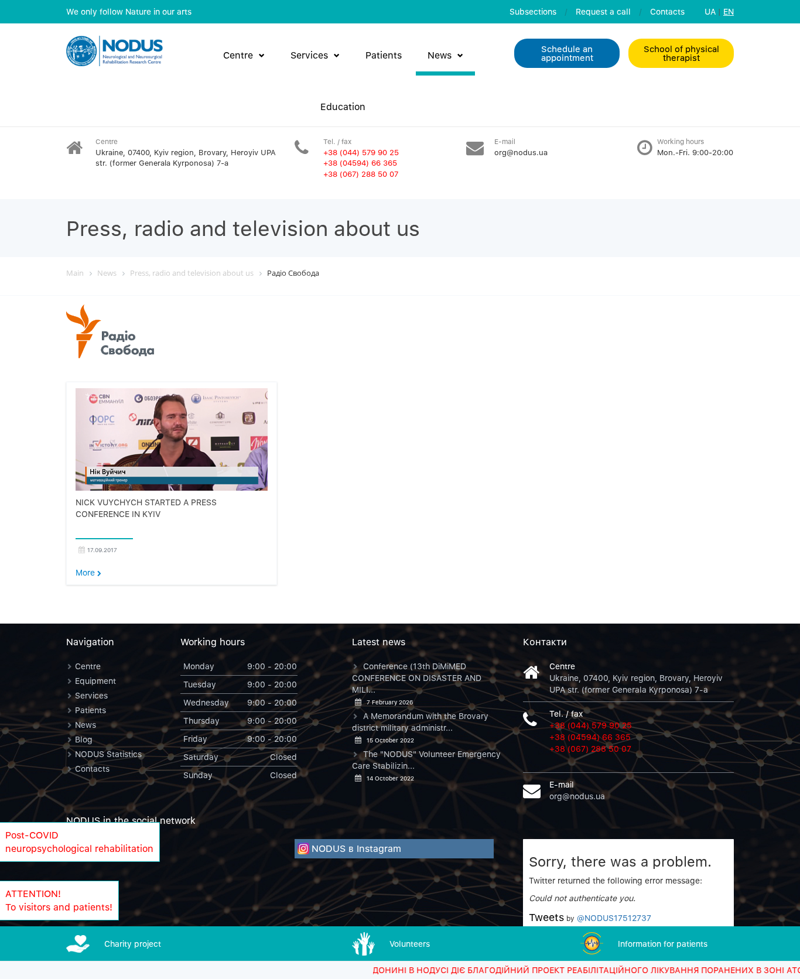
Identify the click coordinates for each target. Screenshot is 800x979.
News (440, 55)
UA (710, 11)
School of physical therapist (681, 53)
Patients (383, 55)
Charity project (132, 944)
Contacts (667, 11)
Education (342, 106)
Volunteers (409, 944)
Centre (238, 55)
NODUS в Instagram (356, 848)
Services (309, 55)
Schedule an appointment (567, 53)
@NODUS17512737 (614, 918)
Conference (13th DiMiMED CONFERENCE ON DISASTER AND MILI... (416, 677)
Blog (84, 739)
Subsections (533, 11)
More (86, 572)
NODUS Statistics (108, 754)
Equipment (95, 681)
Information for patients (662, 944)
